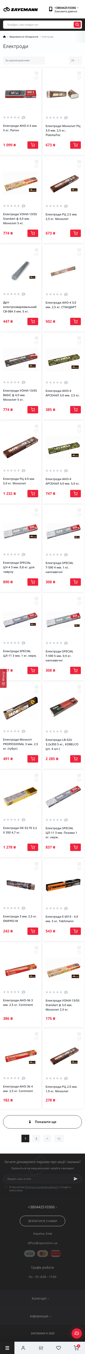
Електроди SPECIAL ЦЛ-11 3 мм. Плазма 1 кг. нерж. (61, 832)
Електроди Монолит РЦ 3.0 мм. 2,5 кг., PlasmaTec (63, 130)
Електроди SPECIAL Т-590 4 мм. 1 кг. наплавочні (59, 567)
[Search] (77, 25)
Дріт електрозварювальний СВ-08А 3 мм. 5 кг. (20, 306)
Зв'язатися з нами (42, 1221)
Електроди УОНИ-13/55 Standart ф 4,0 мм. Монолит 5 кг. (20, 218)
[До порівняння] (36, 73)
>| (59, 1138)
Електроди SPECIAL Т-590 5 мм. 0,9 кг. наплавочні (59, 655)
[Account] (23, 1348)
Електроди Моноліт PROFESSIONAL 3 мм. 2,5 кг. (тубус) (20, 744)
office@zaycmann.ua (42, 1243)
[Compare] (41, 1348)
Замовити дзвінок (65, 11)
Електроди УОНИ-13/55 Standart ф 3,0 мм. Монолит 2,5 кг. (62, 1004)
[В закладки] (36, 78)
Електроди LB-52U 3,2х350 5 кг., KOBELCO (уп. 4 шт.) (62, 744)
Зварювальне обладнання (23, 36)
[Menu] (7, 1348)
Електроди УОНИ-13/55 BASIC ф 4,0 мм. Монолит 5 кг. (20, 395)
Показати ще (45, 1122)
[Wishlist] (58, 1348)
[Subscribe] (76, 1178)
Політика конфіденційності (42, 1187)
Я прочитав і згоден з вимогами (40, 1188)
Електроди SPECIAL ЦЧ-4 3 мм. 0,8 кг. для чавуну (18, 567)
